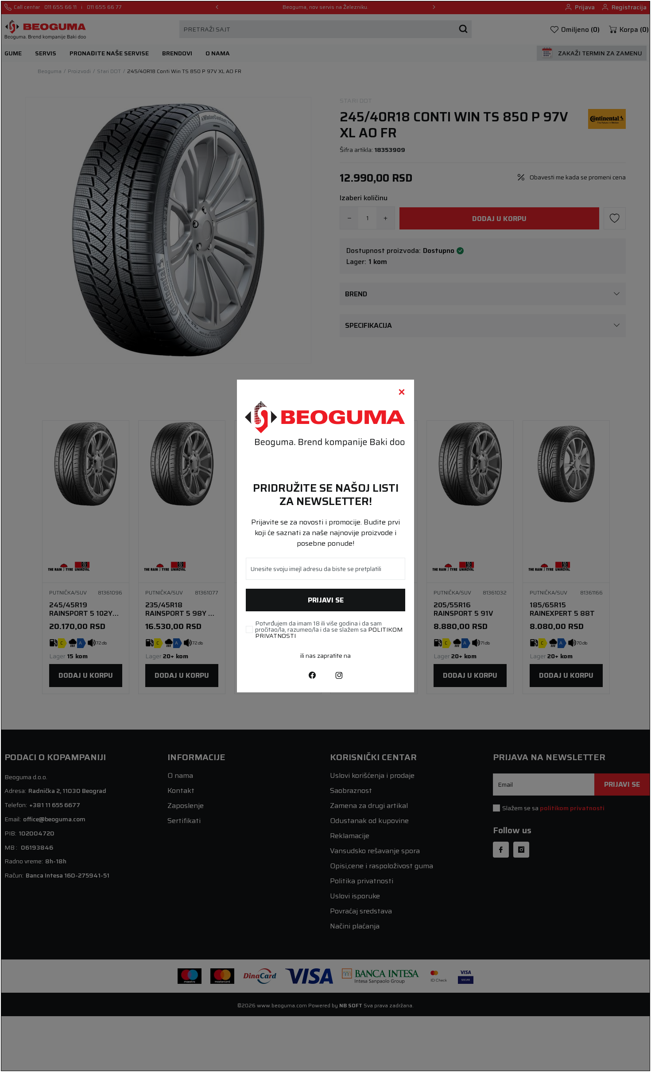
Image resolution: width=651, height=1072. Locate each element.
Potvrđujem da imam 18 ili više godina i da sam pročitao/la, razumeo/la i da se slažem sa (329, 629)
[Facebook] (312, 675)
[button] (401, 392)
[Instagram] (339, 675)
